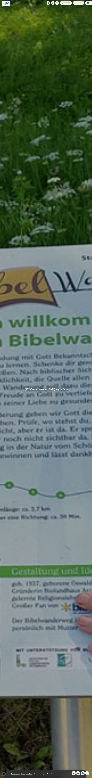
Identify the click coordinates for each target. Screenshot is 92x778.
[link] (74, 773)
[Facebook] (48, 3)
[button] (4, 774)
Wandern (29, 774)
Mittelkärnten (15, 774)
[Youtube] (57, 3)
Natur (23, 774)
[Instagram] (52, 3)
